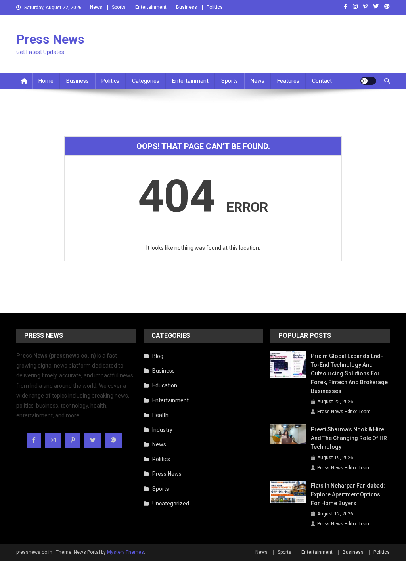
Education (164, 385)
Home (46, 81)
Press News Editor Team (344, 411)
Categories (145, 81)
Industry (162, 430)
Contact (322, 81)
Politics (215, 7)
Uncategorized (170, 503)
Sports (119, 7)
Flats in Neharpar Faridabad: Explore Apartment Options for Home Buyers (348, 494)
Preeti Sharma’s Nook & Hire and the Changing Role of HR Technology (349, 438)
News (96, 7)
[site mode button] (368, 81)
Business (186, 7)
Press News (50, 39)
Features (288, 81)
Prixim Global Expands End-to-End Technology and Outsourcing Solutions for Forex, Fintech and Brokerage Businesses (349, 373)
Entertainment (151, 7)
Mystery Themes (125, 552)
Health (160, 415)
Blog (157, 356)
